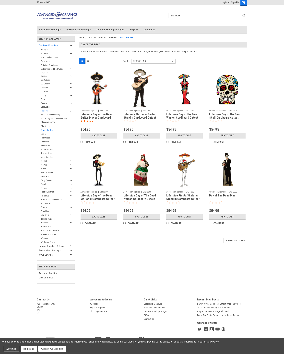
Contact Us (149, 29)
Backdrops (45, 61)
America (44, 53)
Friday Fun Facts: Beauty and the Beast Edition (218, 315)
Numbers (45, 176)
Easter (43, 134)
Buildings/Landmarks (50, 65)
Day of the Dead (47, 130)
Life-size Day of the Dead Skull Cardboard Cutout (225, 116)
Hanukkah (45, 141)
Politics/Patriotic (48, 192)
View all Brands (46, 277)
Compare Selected (235, 240)
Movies (44, 165)
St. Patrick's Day (47, 149)
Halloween (45, 138)
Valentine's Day (47, 157)
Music (43, 168)
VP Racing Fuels (48, 242)
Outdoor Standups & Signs (110, 29)
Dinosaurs (45, 91)
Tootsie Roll (46, 226)
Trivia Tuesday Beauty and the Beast (214, 308)
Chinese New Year (48, 122)
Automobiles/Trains (49, 57)
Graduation (45, 107)
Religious (45, 195)
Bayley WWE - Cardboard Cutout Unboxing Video (219, 304)
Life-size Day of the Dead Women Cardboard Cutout (182, 116)
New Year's (45, 145)
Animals (44, 49)
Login (224, 2)
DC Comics (45, 83)
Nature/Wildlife (47, 172)
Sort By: (126, 61)
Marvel (44, 161)
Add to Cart (98, 135)
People (44, 184)
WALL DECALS (46, 254)
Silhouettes (46, 203)
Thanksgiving (46, 153)
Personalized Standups (78, 29)
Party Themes (46, 180)
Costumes (45, 80)
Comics (44, 76)
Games (44, 103)
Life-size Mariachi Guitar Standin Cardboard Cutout (139, 116)
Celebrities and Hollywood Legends (52, 70)
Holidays (44, 111)
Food (43, 99)
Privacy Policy (211, 341)
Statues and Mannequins (51, 199)
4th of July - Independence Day (54, 118)
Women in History (48, 234)
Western (44, 238)
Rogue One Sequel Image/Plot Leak (213, 311)
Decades (44, 87)
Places (44, 188)
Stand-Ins (45, 211)
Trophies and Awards (50, 230)
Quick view (98, 105)
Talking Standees (48, 219)
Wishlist (94, 304)
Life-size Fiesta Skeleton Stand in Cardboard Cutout (183, 197)
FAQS (133, 29)
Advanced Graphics (48, 273)
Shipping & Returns (98, 311)
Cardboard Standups (50, 29)
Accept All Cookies (52, 349)
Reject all (28, 349)
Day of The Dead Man (222, 195)
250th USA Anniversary (50, 114)
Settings (11, 349)
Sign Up (235, 2)
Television (45, 222)
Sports (44, 207)
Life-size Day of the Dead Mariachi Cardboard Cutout (98, 197)
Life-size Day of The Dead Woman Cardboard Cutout (139, 197)
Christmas (45, 126)
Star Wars (45, 215)
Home (81, 37)
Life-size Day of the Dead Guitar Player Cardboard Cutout (96, 118)
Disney (43, 95)
